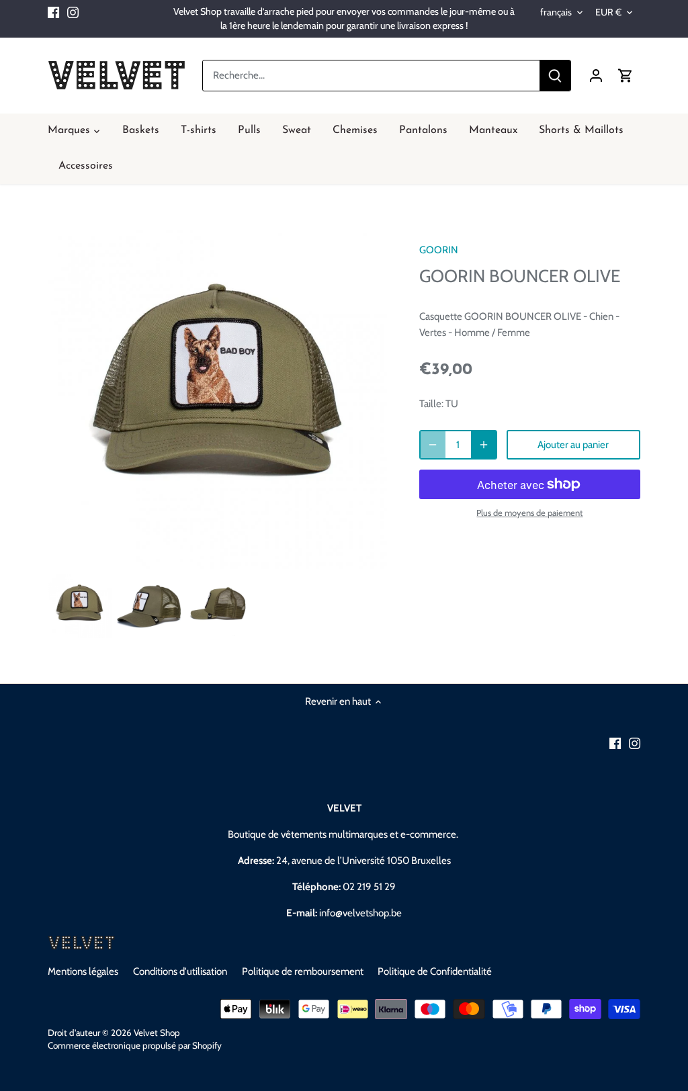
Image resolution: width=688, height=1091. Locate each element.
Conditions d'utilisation (180, 971)
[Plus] (484, 445)
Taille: (431, 404)
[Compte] (596, 75)
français (556, 12)
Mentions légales (83, 971)
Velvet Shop (157, 1032)
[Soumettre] (555, 75)
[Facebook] (53, 12)
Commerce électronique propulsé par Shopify (135, 1045)
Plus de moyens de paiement (529, 512)
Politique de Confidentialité (435, 971)
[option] (80, 606)
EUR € (608, 12)
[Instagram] (73, 12)
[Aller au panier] (625, 75)
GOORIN (438, 250)
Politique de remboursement (302, 971)
